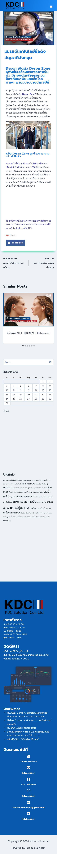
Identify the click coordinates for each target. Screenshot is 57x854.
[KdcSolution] (28, 813)
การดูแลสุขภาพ (28, 480)
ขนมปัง (38, 484)
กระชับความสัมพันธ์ (9, 480)
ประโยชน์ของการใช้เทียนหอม (23, 492)
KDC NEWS (29, 333)
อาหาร (44, 502)
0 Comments (43, 333)
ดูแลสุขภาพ (37, 488)
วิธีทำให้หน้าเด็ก (38, 497)
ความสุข (16, 488)
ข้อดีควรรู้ (45, 484)
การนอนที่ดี (37, 480)
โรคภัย (45, 517)
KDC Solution (28, 784)
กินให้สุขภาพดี (28, 483)
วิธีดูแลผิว (12, 497)
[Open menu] (51, 5)
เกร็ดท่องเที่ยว (47, 508)
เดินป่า (23, 513)
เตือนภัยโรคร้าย (30, 513)
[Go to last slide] (8, 318)
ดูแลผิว (30, 488)
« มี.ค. (6, 411)
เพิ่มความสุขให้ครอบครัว (18, 517)
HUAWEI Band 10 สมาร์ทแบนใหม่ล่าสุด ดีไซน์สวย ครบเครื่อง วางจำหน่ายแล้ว (27, 714)
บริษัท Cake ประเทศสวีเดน (13, 263)
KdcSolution (28, 819)
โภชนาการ (39, 517)
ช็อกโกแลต (23, 488)
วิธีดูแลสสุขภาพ (24, 496)
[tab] (23, 346)
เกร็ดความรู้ (36, 508)
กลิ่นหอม (19, 480)
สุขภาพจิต (30, 501)
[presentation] (28, 309)
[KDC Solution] (28, 779)
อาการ (39, 502)
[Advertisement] (28, 443)
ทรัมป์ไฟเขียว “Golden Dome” (23, 739)
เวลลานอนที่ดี (31, 517)
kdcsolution (28, 773)
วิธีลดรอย (46, 497)
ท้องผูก (11, 492)
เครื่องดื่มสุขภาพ (11, 512)
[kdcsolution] (28, 767)
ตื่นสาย (44, 488)
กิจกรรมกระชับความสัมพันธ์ (12, 484)
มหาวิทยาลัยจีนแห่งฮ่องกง (44, 263)
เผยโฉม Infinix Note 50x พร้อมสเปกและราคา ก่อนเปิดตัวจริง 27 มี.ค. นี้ (28, 733)
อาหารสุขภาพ (18, 507)
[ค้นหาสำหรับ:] (28, 362)
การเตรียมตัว (46, 480)
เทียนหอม (49, 513)
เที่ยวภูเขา (6, 517)
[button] (15, 243)
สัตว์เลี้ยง (9, 502)
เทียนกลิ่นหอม (40, 513)
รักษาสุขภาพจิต (38, 492)
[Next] (49, 318)
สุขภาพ (18, 501)
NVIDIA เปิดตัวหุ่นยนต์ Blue (21, 728)
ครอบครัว (8, 487)
